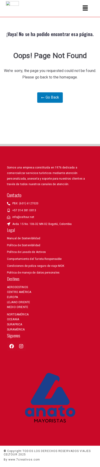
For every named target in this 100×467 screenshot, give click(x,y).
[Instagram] (21, 346)
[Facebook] (11, 346)
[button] (85, 8)
